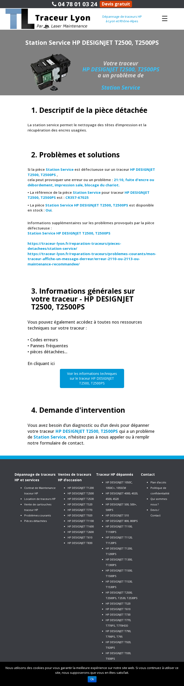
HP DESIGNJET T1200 (81, 488)
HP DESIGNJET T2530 (81, 499)
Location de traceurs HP (40, 499)
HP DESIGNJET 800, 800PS (122, 521)
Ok (92, 679)
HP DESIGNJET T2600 (81, 532)
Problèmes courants (37, 515)
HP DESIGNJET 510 (117, 515)
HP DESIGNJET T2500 (81, 493)
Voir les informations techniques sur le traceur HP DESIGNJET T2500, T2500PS (92, 378)
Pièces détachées (35, 521)
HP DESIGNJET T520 (80, 504)
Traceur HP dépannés (114, 474)
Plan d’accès (158, 482)
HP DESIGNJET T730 (118, 614)
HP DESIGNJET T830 (80, 543)
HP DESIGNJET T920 (80, 515)
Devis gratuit (116, 4)
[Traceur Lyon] (54, 18)
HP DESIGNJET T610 (80, 537)
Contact (148, 474)
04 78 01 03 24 (77, 4)
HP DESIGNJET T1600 (81, 526)
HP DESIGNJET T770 (80, 510)
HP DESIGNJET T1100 (81, 521)
